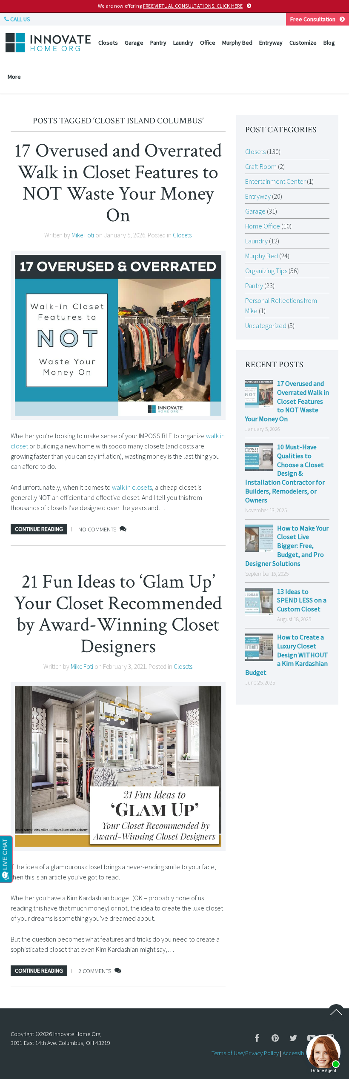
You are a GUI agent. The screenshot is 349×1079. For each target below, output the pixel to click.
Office (207, 42)
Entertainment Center (275, 181)
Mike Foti (83, 235)
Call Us (19, 19)
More (14, 76)
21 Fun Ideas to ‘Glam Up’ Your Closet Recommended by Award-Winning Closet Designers (118, 614)
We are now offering (170, 6)
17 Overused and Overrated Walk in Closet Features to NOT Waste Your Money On (118, 183)
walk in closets (132, 487)
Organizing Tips (266, 270)
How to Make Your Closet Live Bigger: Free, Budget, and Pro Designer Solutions (287, 546)
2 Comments (94, 971)
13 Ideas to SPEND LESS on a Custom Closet (301, 600)
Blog (329, 42)
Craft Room (261, 166)
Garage (134, 42)
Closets (108, 42)
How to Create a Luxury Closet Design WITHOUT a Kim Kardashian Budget (286, 655)
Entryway (271, 42)
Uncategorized (265, 325)
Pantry (158, 42)
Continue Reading (39, 529)
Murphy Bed (237, 42)
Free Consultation (312, 19)
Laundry (183, 42)
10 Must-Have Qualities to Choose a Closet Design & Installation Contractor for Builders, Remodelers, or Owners (285, 473)
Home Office (262, 226)
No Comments (97, 529)
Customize (303, 42)
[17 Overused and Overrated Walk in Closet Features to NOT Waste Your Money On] (118, 335)
